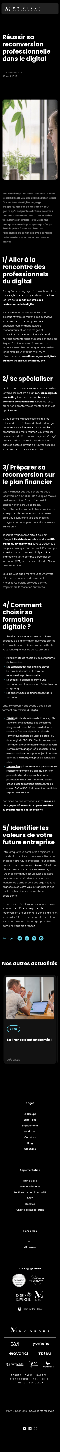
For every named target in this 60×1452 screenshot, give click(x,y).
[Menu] (52, 9)
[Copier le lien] (20, 938)
